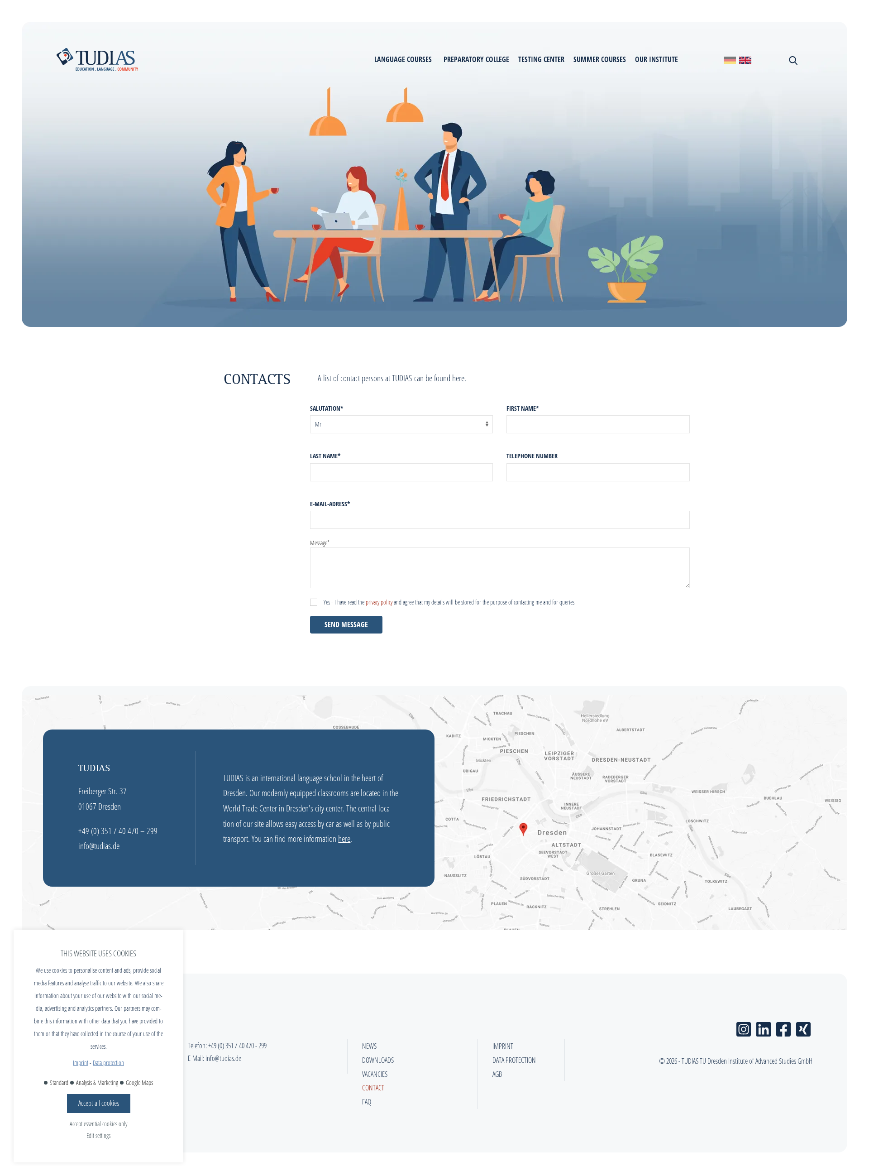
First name (522, 408)
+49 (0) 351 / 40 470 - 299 (237, 1046)
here (458, 378)
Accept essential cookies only (98, 1123)
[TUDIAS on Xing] (803, 1027)
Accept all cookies (98, 1103)
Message (319, 542)
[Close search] (792, 59)
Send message (346, 624)
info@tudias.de (223, 1058)
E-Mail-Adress (330, 503)
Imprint (80, 1062)
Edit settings (98, 1135)
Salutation (327, 408)
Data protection (108, 1062)
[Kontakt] (730, 59)
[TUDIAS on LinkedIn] (763, 1027)
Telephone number (532, 455)
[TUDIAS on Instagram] (743, 1027)
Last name (325, 455)
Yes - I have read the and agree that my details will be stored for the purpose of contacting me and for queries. (450, 602)
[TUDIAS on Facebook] (783, 1027)
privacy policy (379, 602)
